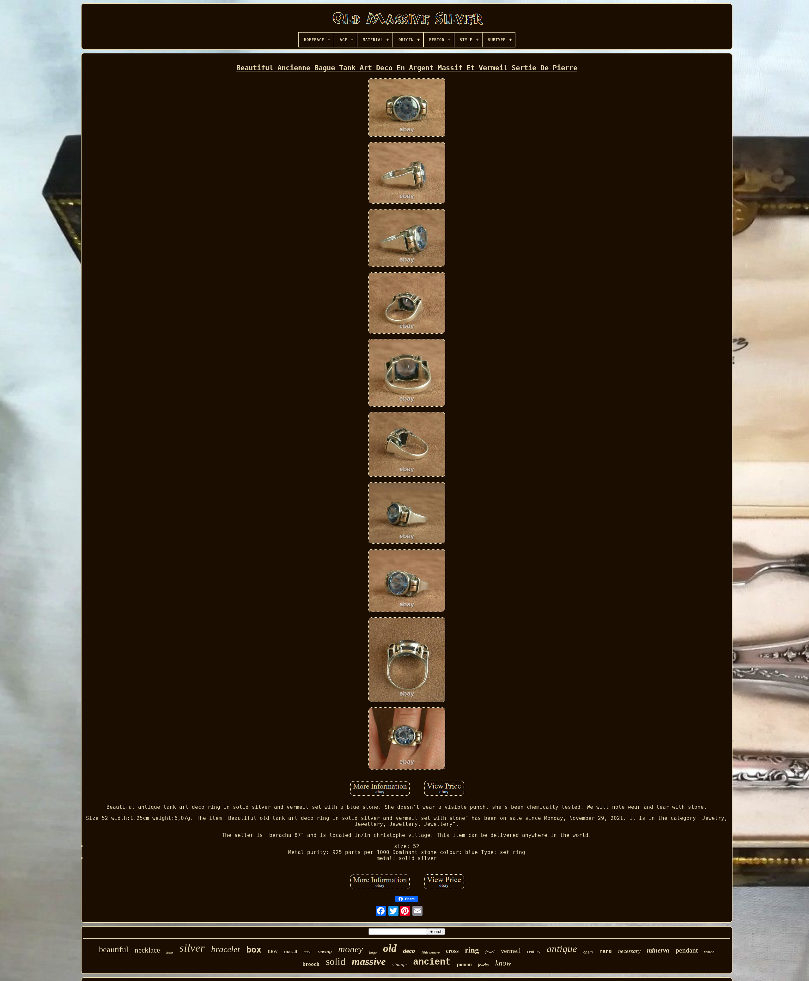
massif (290, 951)
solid (335, 961)
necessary (629, 951)
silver (192, 948)
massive (369, 961)
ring (472, 950)
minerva (658, 950)
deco (409, 951)
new (273, 950)
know (503, 963)
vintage (399, 964)
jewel (490, 951)
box (253, 949)
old (390, 948)
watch (709, 951)
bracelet (225, 949)
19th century (430, 952)
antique (562, 948)
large (373, 952)
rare (605, 951)
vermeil (511, 950)
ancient (432, 962)
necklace (147, 950)
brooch (310, 964)
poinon (464, 964)
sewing (325, 951)
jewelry (483, 965)
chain (588, 952)
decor (169, 952)
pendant (687, 950)
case (307, 951)
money (350, 949)
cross (452, 950)
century (533, 951)
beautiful (113, 949)
